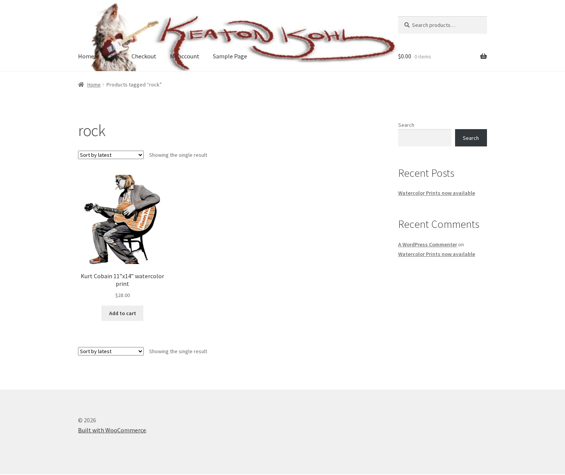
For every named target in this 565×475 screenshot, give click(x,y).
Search (406, 124)
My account (184, 56)
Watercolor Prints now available (436, 192)
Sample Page (230, 56)
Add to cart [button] (122, 313)
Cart (112, 56)
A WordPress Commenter (427, 244)
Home (86, 56)
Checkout (143, 56)
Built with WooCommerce (112, 430)
